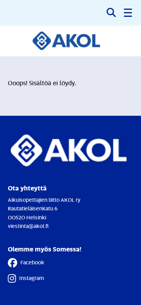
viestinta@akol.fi (28, 226)
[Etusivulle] (70, 41)
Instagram (31, 278)
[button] (128, 12)
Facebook (32, 262)
